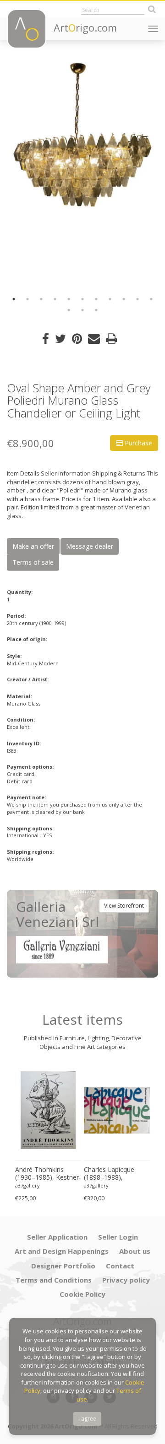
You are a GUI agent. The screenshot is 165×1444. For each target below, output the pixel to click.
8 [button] (110, 299)
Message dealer (89, 546)
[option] (82, 134)
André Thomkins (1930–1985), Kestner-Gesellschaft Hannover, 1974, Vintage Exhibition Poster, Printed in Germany (48, 1174)
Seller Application (57, 1236)
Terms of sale (33, 562)
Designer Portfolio (63, 1265)
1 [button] (13, 299)
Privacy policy (126, 1279)
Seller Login (118, 1236)
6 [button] (82, 299)
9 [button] (123, 299)
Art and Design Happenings (62, 1251)
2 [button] (27, 299)
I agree (87, 1419)
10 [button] (137, 299)
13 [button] (82, 310)
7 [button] (96, 299)
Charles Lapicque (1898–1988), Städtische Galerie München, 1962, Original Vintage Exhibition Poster (110, 1174)
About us (134, 1251)
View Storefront (124, 905)
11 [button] (151, 299)
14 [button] (96, 310)
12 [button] (68, 310)
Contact (120, 1265)
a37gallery (27, 1185)
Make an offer (33, 546)
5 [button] (68, 299)
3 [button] (41, 299)
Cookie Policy (82, 1294)
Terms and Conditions (54, 1279)
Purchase (137, 443)
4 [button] (55, 299)
